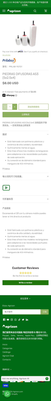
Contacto (6, 359)
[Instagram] (12, 319)
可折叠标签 (7, 199)
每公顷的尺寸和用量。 (13, 176)
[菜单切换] (3, 11)
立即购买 (25, 114)
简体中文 (5, 369)
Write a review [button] (25, 282)
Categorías (7, 348)
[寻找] (35, 10)
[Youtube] (8, 319)
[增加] (14, 107)
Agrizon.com (18, 392)
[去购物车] (45, 10)
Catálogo (6, 352)
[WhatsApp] (15, 319)
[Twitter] (23, 319)
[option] (25, 33)
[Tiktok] (19, 319)
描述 (4, 134)
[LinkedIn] (27, 319)
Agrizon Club (8, 356)
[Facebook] (4, 319)
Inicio (4, 344)
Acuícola (6, 55)
